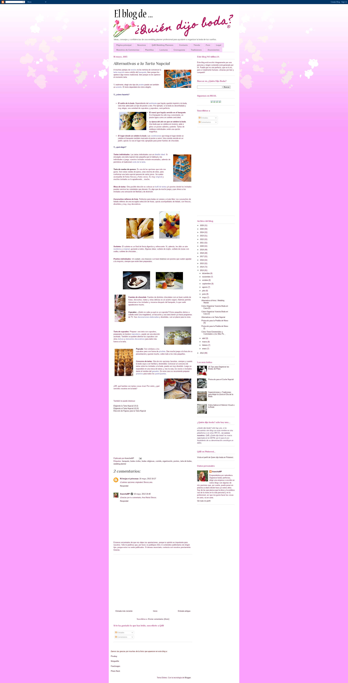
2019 (202, 250)
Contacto (183, 45)
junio (204, 294)
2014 (202, 267)
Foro (208, 45)
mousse (148, 259)
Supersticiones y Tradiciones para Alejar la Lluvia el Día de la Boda (220, 394)
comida (158, 461)
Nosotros (141, 45)
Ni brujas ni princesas (129, 479)
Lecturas (164, 50)
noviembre (206, 277)
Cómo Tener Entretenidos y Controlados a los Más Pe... (213, 333)
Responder (124, 486)
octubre (205, 280)
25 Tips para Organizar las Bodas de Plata (218, 368)
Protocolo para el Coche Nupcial (221, 379)
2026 (202, 225)
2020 (202, 246)
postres (176, 461)
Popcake (139, 349)
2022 (202, 239)
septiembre (206, 284)
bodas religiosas (148, 461)
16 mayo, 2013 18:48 (142, 494)
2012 (202, 353)
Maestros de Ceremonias (127, 50)
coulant (137, 259)
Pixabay (114, 656)
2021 (202, 243)
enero (204, 349)
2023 (202, 236)
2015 (202, 263)
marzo (205, 342)
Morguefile (115, 661)
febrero (205, 345)
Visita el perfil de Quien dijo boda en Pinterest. (215, 457)
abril (204, 338)
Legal (218, 45)
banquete (125, 461)
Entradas (120, 633)
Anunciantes (213, 50)
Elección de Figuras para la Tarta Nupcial (130, 411)
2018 (202, 253)
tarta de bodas (186, 461)
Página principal (123, 45)
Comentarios (122, 637)
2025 (202, 229)
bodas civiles (135, 461)
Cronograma (179, 50)
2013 (202, 270)
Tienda (197, 45)
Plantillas (149, 50)
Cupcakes (132, 312)
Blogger (188, 678)
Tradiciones (196, 50)
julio (204, 291)
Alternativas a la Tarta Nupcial (213, 317)
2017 (202, 256)
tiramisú (163, 259)
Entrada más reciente (124, 611)
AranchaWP (130, 458)
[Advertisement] (153, 581)
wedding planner (120, 464)
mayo (204, 297)
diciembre (206, 273)
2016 (202, 260)
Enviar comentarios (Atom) (158, 619)
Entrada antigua (184, 611)
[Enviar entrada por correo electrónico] (140, 458)
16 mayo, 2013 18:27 (147, 479)
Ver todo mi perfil (203, 501)
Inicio (155, 611)
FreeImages (115, 666)
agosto (205, 287)
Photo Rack (115, 671)
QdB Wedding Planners (162, 45)
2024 (202, 232)
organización (167, 461)
